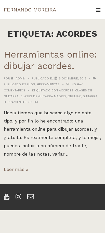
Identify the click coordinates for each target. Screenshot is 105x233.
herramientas (15, 102)
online (33, 102)
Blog (31, 84)
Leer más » (16, 169)
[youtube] (8, 198)
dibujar (74, 96)
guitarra (90, 96)
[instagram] (19, 198)
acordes (66, 90)
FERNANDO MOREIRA (30, 10)
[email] (31, 198)
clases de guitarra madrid (43, 96)
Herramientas (48, 84)
